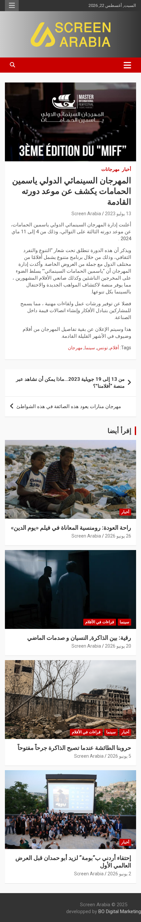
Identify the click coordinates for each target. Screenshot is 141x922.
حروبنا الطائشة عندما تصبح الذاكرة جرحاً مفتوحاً (74, 747)
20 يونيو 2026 (118, 646)
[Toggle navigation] (127, 65)
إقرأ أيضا (119, 431)
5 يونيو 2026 (119, 756)
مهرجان (75, 347)
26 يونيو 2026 (118, 536)
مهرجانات (110, 169)
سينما (90, 347)
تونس (102, 347)
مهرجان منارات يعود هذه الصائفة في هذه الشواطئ (68, 406)
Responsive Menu (12, 5)
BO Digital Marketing (119, 911)
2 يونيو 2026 (119, 873)
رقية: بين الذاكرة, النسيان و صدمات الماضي (79, 637)
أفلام (114, 347)
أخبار (126, 169)
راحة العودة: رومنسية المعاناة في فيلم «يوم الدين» (71, 527)
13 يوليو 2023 (118, 213)
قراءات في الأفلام (99, 622)
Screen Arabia (86, 213)
